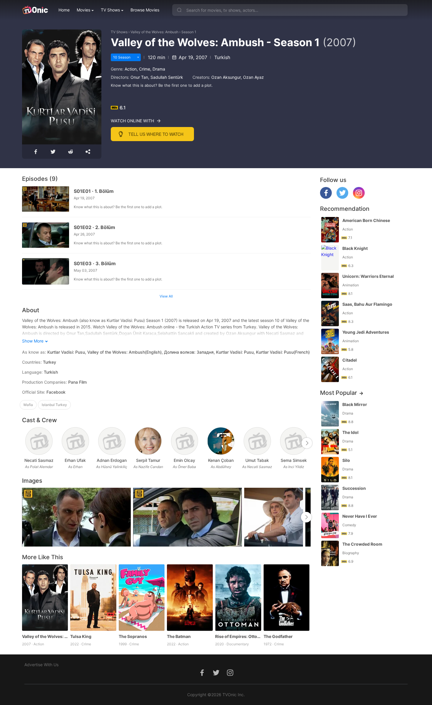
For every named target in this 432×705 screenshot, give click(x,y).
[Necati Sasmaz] (39, 441)
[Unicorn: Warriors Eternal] (330, 285)
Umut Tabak (257, 460)
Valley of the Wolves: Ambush (154, 32)
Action (131, 68)
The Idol (350, 432)
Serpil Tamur (148, 460)
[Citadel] (330, 369)
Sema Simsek (294, 460)
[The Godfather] (286, 597)
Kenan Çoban (221, 460)
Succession (354, 488)
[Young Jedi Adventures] (330, 341)
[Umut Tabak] (257, 441)
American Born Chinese (366, 220)
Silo (346, 460)
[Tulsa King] (93, 597)
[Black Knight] (330, 257)
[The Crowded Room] (330, 553)
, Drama (157, 68)
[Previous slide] (26, 443)
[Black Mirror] (330, 414)
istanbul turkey (54, 404)
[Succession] (330, 497)
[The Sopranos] (142, 597)
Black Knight (355, 248)
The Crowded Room (362, 544)
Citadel (349, 359)
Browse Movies (144, 9)
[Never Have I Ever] (330, 525)
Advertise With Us (41, 664)
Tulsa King (80, 636)
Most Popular (338, 392)
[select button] (138, 57)
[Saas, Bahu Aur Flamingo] (330, 313)
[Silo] (330, 469)
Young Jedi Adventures (365, 332)
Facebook (56, 392)
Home (64, 9)
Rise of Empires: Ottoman (238, 636)
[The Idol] (330, 442)
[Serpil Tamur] (148, 441)
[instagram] (359, 197)
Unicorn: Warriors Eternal (368, 276)
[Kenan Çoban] (221, 441)
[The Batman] (190, 597)
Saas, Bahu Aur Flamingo (367, 304)
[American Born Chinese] (330, 230)
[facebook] (326, 197)
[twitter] (342, 197)
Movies (83, 9)
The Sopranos (133, 636)
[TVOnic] (35, 10)
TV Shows (110, 9)
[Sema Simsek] (293, 441)
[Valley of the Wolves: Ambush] (45, 597)
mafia (28, 404)
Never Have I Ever (359, 516)
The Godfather (278, 636)
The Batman (179, 636)
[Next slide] (307, 443)
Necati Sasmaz (38, 460)
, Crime (143, 68)
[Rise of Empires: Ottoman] (238, 597)
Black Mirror (354, 404)
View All (166, 296)
